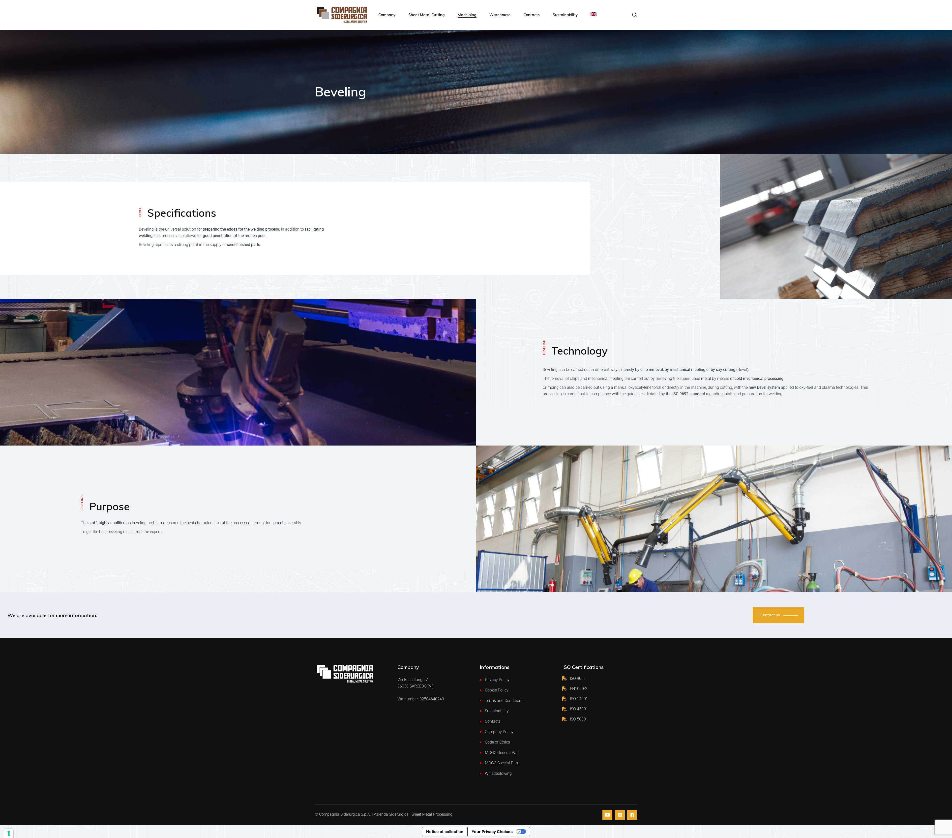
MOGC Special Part (501, 763)
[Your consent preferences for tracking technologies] (8, 833)
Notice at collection (444, 831)
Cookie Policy (496, 690)
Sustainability (497, 711)
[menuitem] (593, 15)
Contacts (493, 721)
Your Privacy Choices (492, 831)
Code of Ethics (497, 742)
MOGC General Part (502, 752)
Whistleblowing (498, 773)
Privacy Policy (497, 679)
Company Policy (499, 731)
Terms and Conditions (504, 700)
